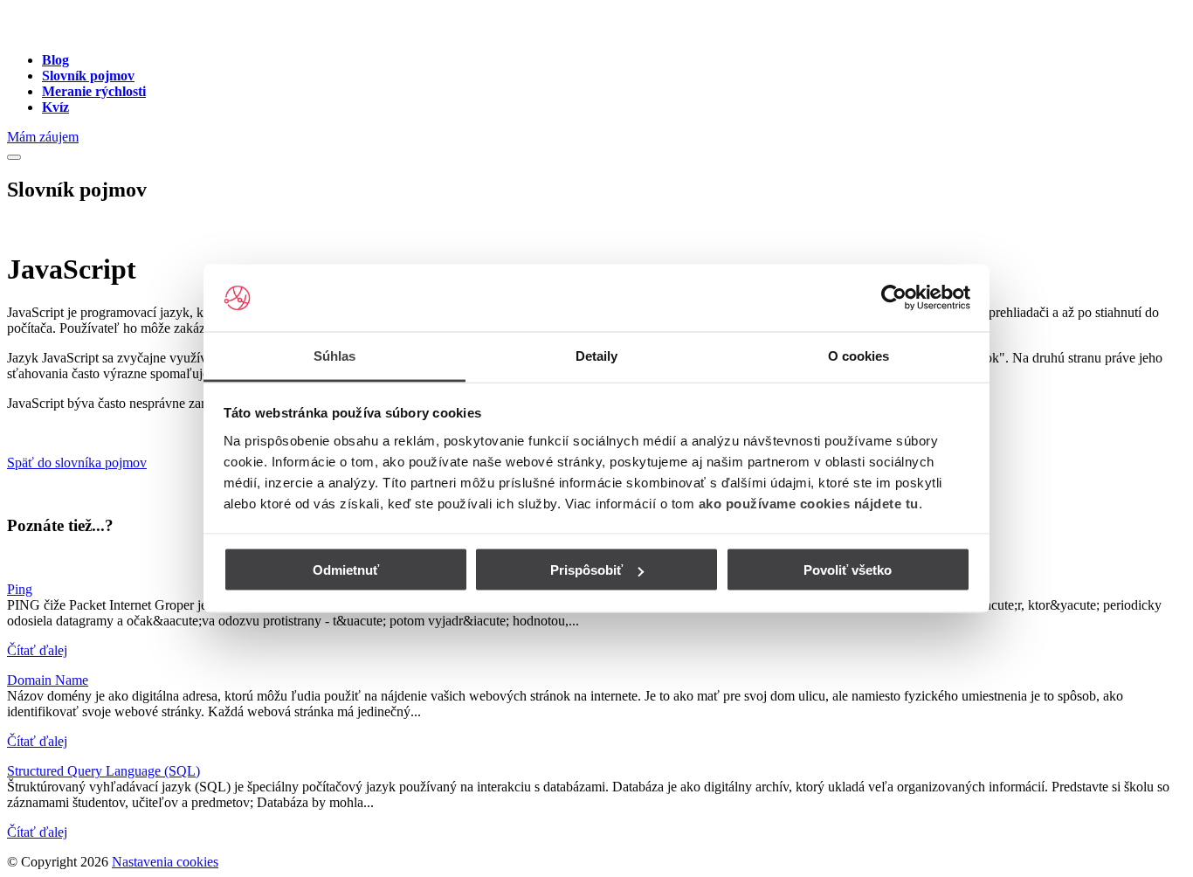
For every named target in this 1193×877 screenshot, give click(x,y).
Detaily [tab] (597, 355)
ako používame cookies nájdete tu (809, 502)
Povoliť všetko (847, 570)
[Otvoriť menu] (14, 157)
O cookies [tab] (859, 355)
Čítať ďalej (37, 650)
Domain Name (47, 680)
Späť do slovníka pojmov (77, 462)
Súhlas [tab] (335, 355)
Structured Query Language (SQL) (103, 770)
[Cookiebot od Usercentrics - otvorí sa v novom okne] (893, 298)
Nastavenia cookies (165, 861)
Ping (19, 589)
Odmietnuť (346, 570)
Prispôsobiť (586, 570)
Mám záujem (43, 136)
